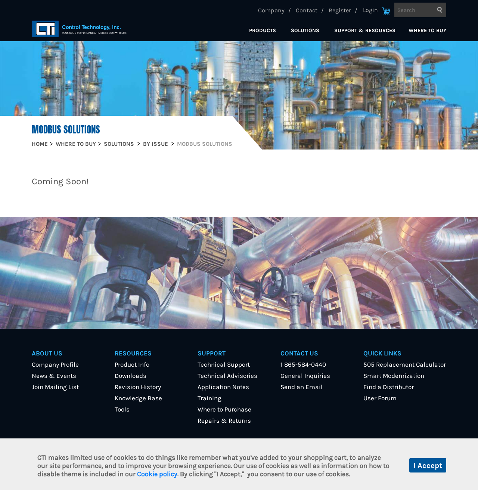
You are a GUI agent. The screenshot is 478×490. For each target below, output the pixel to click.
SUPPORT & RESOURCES (364, 30)
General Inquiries (305, 375)
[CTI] (79, 28)
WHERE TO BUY (427, 30)
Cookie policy (157, 474)
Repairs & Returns (224, 420)
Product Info (132, 364)
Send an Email (301, 387)
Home (40, 144)
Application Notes (223, 387)
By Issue (155, 144)
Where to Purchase (224, 409)
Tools (122, 409)
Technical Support (224, 364)
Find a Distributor (388, 387)
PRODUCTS (262, 30)
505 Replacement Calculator (404, 364)
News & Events (54, 375)
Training (209, 398)
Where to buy (76, 144)
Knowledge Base (138, 398)
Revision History (138, 387)
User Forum (380, 398)
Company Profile (55, 364)
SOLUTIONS (305, 30)
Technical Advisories (227, 375)
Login (370, 9)
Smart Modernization (393, 375)
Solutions (119, 144)
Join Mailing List (55, 387)
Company (271, 10)
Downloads (130, 375)
